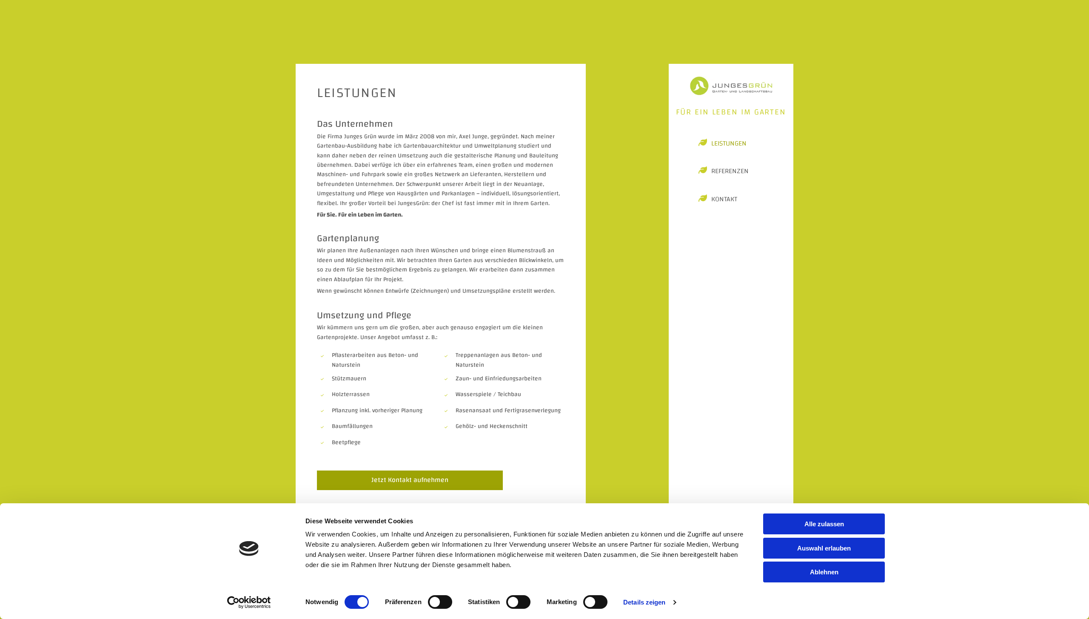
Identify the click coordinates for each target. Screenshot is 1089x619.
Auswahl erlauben (824, 548)
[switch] (440, 602)
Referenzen (730, 171)
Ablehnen (824, 572)
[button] (410, 480)
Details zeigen (644, 602)
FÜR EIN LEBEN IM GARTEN (731, 112)
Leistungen (729, 144)
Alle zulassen (824, 524)
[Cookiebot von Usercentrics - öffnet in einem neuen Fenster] (249, 602)
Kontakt (724, 199)
